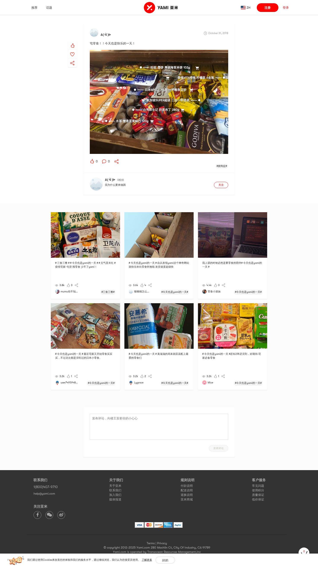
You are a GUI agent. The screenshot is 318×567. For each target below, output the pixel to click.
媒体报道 (115, 499)
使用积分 (258, 490)
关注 (221, 184)
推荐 (34, 7)
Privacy (162, 543)
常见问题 (258, 485)
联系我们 (115, 490)
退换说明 (187, 495)
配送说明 (187, 490)
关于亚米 (115, 485)
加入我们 (115, 495)
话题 (49, 7)
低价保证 (258, 499)
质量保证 (258, 495)
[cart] (304, 552)
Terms (151, 543)
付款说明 (187, 485)
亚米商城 (187, 499)
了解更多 (147, 559)
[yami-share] (118, 159)
